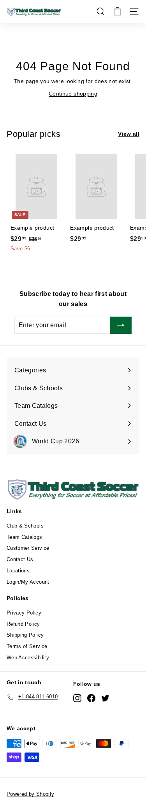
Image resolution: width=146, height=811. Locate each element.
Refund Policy (23, 624)
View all (128, 134)
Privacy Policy (24, 613)
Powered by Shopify (30, 794)
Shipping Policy (25, 635)
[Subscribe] (121, 325)
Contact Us (20, 559)
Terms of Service (27, 646)
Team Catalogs (24, 537)
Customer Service (28, 548)
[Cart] (117, 11)
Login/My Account (28, 582)
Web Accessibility (28, 657)
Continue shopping (73, 93)
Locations (18, 571)
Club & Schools (25, 526)
